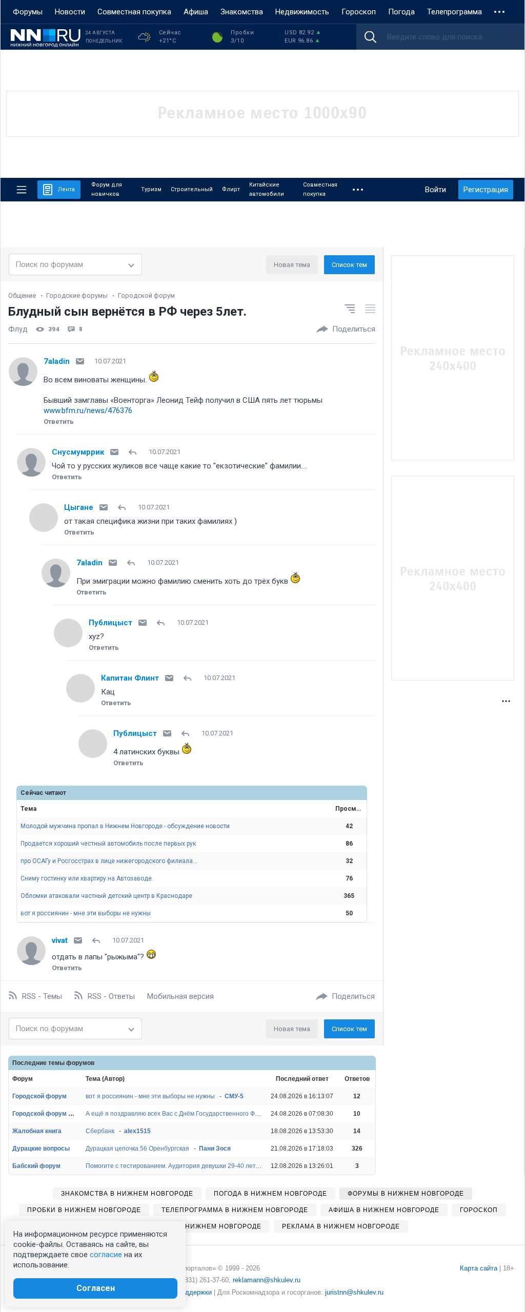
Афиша (196, 11)
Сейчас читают (43, 792)
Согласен (95, 1288)
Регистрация (485, 189)
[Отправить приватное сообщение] (80, 361)
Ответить (59, 421)
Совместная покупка (134, 11)
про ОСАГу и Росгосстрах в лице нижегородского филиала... (109, 861)
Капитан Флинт (130, 678)
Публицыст (110, 622)
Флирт (231, 189)
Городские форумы (77, 295)
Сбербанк (100, 1131)
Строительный (192, 189)
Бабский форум (36, 1166)
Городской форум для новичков (61, 1113)
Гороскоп (358, 11)
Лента (66, 189)
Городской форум (146, 295)
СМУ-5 (234, 1096)
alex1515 (137, 1131)
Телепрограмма (454, 11)
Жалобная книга (37, 1131)
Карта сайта (478, 1268)
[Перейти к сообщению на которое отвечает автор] (134, 452)
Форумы (28, 11)
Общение (22, 295)
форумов (80, 1063)
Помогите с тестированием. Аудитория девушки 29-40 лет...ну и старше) (191, 1166)
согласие (106, 1254)
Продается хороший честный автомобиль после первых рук (108, 843)
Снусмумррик (78, 452)
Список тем (349, 265)
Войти (435, 189)
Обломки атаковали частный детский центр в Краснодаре (106, 895)
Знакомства (241, 11)
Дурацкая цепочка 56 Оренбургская (137, 1148)
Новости (70, 11)
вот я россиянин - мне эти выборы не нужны (86, 913)
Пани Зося (215, 1148)
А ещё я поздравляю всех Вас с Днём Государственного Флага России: (188, 1113)
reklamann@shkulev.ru (266, 1280)
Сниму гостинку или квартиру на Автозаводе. (87, 878)
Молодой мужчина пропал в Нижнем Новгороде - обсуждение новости (125, 826)
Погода (401, 11)
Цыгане (78, 507)
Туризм (151, 189)
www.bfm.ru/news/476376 (88, 410)
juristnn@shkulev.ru (354, 1292)
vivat (60, 940)
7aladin (57, 361)
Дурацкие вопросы (41, 1148)
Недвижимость (302, 11)
